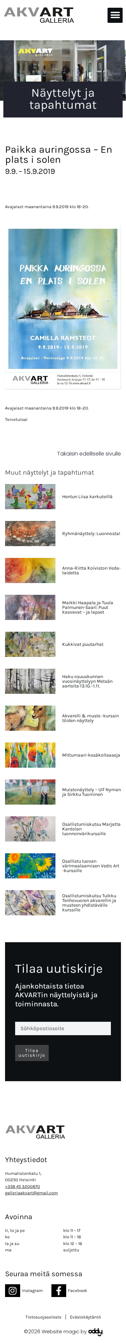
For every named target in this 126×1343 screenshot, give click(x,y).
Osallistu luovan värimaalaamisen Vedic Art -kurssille (90, 865)
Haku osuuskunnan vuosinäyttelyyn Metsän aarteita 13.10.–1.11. (87, 681)
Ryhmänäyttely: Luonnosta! (91, 533)
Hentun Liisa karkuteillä (87, 496)
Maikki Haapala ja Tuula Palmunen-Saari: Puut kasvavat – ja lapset (87, 607)
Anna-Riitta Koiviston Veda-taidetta (91, 570)
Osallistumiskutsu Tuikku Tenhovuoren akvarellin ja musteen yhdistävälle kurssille (89, 903)
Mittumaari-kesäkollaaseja (91, 755)
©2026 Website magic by (55, 1331)
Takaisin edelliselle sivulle (89, 454)
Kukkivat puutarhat (82, 644)
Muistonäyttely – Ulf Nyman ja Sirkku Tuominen (91, 792)
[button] (115, 15)
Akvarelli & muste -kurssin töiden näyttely (90, 718)
